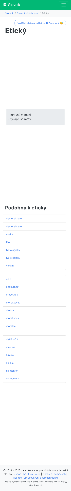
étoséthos (12, 294)
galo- (9, 279)
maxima (10, 347)
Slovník (13, 4)
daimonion (12, 370)
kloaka (10, 362)
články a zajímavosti (54, 474)
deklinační (12, 339)
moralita (11, 326)
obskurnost (12, 286)
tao (8, 242)
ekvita (9, 234)
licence (17, 477)
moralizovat (13, 302)
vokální (10, 265)
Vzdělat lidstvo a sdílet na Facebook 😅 (40, 23)
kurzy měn (34, 474)
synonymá (20, 474)
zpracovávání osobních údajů (41, 477)
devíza (10, 310)
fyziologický (13, 250)
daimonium (12, 378)
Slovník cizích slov (27, 13)
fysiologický (13, 257)
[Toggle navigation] (63, 4)
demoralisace (14, 226)
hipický (10, 355)
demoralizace (14, 218)
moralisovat (13, 318)
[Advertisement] (35, 71)
